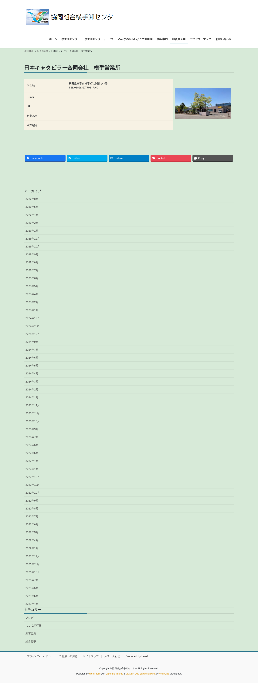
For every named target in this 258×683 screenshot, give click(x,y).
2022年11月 (32, 484)
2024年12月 (32, 318)
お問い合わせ (112, 656)
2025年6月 (31, 278)
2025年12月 (32, 238)
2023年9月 (31, 429)
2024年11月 (32, 325)
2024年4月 (31, 373)
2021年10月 (32, 572)
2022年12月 (32, 476)
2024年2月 (31, 389)
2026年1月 (31, 230)
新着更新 (30, 633)
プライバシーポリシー (40, 656)
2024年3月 (31, 381)
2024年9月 (31, 341)
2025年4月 (31, 294)
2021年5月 (31, 595)
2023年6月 (31, 444)
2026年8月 (31, 198)
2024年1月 (31, 397)
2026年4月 (31, 214)
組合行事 (30, 641)
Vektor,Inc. (164, 673)
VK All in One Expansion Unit (140, 673)
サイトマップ (91, 656)
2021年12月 (32, 556)
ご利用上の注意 (68, 656)
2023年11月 (32, 413)
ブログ (29, 617)
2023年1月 (31, 468)
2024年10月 (32, 333)
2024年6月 (31, 357)
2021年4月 (31, 603)
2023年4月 (31, 460)
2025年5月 (31, 286)
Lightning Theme (114, 673)
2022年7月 (31, 516)
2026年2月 (31, 222)
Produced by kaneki (137, 656)
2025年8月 (31, 262)
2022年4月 (31, 540)
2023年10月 (32, 421)
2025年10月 (32, 246)
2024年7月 (31, 349)
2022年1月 (31, 548)
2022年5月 (31, 532)
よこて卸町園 (33, 625)
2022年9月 (31, 500)
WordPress (94, 673)
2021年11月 (32, 564)
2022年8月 (31, 508)
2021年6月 (31, 587)
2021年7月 (31, 580)
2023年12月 (32, 405)
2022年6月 (31, 524)
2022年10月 (32, 492)
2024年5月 (31, 365)
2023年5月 (31, 452)
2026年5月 (31, 206)
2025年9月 (31, 254)
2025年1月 (31, 310)
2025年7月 (31, 270)
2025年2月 (31, 302)
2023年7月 (31, 437)
